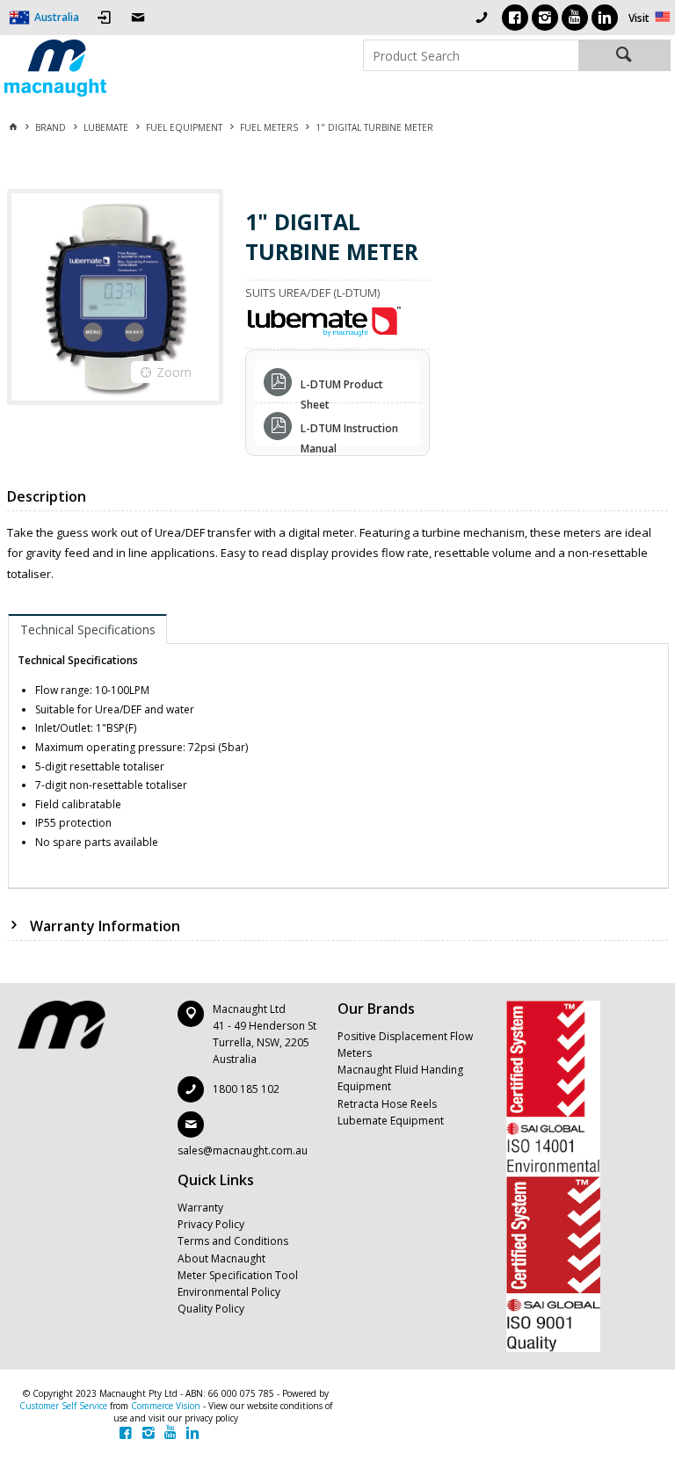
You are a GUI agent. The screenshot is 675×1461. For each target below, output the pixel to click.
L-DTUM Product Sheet (342, 386)
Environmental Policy (229, 1291)
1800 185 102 (246, 1088)
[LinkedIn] (605, 17)
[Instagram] (545, 17)
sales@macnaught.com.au (243, 1150)
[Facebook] (515, 17)
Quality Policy (211, 1308)
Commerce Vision (165, 1406)
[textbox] (470, 55)
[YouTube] (575, 17)
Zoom (174, 372)
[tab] (88, 629)
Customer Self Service (63, 1406)
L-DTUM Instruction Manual (349, 430)
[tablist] (339, 751)
